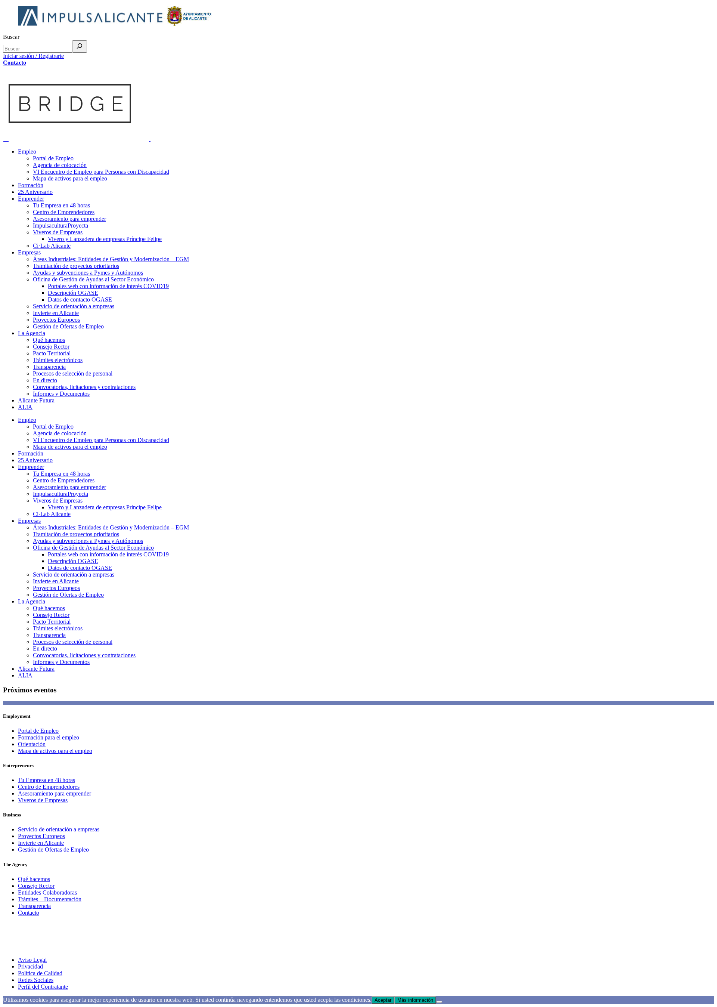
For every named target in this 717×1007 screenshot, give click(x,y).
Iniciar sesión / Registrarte (33, 56)
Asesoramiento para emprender (54, 793)
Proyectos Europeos (41, 836)
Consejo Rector (36, 886)
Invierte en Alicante (41, 843)
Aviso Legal (32, 960)
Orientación (32, 744)
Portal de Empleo (38, 731)
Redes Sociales (35, 980)
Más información (415, 1000)
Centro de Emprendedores (49, 787)
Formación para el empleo (48, 737)
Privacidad (30, 966)
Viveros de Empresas (43, 800)
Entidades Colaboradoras (47, 892)
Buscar (11, 37)
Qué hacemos (34, 879)
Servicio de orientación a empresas (58, 829)
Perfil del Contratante (43, 986)
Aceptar (383, 1000)
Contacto (14, 62)
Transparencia (34, 906)
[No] (439, 1002)
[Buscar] (79, 46)
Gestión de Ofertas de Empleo (53, 849)
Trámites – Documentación (49, 899)
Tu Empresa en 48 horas (46, 780)
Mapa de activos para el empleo (55, 751)
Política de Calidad (40, 973)
